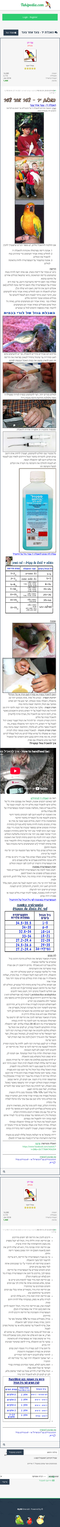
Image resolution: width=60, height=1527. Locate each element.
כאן (54, 1157)
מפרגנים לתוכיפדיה (46, 1157)
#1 (55, 91)
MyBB (19, 1509)
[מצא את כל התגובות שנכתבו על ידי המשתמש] (4, 1171)
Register (33, 17)
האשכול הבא (40, 1458)
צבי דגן (52, 93)
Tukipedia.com (32, 4)
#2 (55, 1230)
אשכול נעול (10, 32)
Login (25, 17)
